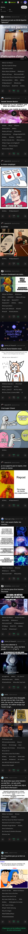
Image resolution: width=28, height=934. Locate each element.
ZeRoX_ (23, 86)
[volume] (25, 58)
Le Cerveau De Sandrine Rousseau (12, 831)
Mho (16, 80)
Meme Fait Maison (8, 62)
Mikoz (22, 80)
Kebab (4, 125)
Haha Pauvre (6, 86)
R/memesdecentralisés (9, 742)
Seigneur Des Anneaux (9, 748)
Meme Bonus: (21, 140)
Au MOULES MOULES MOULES (11, 762)
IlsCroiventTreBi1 (19, 74)
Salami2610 (7, 161)
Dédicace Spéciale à (8, 384)
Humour (18, 568)
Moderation (18, 83)
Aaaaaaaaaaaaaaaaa (8, 916)
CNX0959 (10, 297)
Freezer (5, 759)
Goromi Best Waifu (8, 148)
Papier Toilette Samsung (9, 908)
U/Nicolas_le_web (7, 739)
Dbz (21, 899)
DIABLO (19, 137)
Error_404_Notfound (8, 308)
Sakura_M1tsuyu (7, 74)
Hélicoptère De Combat (16, 902)
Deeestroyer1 (13, 629)
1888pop (5, 626)
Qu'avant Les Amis (8, 68)
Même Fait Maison (8, 568)
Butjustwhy (18, 573)
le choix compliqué (8, 164)
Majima (17, 125)
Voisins (5, 745)
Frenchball (19, 384)
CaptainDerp (7, 98)
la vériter (4, 227)
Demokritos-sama (7, 679)
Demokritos (7, 17)
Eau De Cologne (7, 911)
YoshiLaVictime (7, 134)
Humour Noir (6, 834)
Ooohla (19, 308)
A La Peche (21, 759)
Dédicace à (21, 71)
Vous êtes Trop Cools (19, 682)
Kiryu (10, 125)
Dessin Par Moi (7, 890)
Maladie (14, 817)
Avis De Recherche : (8, 828)
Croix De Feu (21, 748)
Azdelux (12, 137)
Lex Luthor (13, 756)
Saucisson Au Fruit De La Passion (12, 822)
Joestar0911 (16, 300)
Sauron (20, 742)
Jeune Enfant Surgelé (8, 765)
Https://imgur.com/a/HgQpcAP (11, 143)
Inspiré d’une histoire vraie (11, 349)
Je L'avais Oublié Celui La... (10, 899)
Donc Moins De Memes (9, 71)
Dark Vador (22, 756)
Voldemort (13, 759)
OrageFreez (6, 676)
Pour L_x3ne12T (7, 389)
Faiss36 (5, 311)
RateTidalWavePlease (8, 913)
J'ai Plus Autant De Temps (9, 65)
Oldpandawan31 (7, 83)
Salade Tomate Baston (9, 101)
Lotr (20, 745)
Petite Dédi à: (6, 128)
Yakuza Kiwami (14, 146)
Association (6, 817)
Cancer (18, 814)
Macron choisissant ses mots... (12, 274)
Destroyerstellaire (7, 80)
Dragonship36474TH (19, 134)
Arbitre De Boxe (20, 617)
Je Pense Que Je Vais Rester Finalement (13, 820)
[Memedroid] (6, 2)
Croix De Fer (6, 750)
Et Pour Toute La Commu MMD (11, 392)
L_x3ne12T (21, 676)
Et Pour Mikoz (18, 389)
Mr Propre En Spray (8, 905)
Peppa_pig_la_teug (9, 519)
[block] (25, 17)
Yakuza (5, 146)
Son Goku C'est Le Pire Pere (10, 893)
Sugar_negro (6, 300)
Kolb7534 (15, 86)
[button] (21, 2)
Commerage (13, 745)
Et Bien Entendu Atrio (8, 140)
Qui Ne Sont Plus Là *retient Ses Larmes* (14, 77)
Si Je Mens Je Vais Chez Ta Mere (11, 753)
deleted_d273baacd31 (10, 345)
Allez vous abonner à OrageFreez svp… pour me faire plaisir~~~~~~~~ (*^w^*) (13, 647)
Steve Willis (6, 620)
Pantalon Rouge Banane (9, 825)
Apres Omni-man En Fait (9, 896)
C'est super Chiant (8, 408)
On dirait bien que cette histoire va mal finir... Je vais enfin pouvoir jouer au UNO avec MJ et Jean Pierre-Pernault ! (13, 784)
